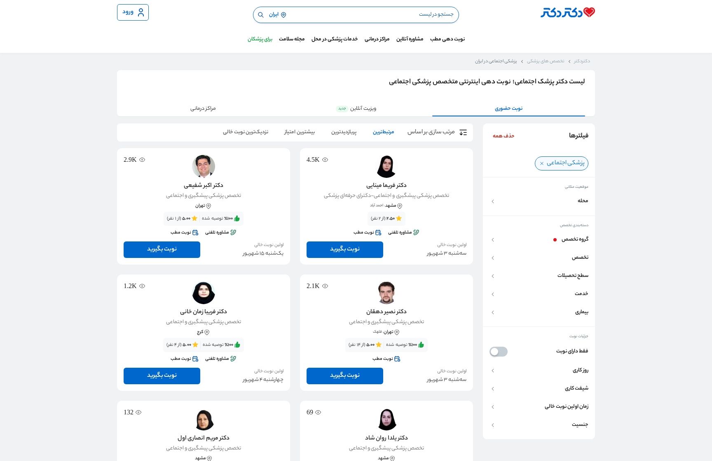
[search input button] (260, 14)
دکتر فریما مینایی (386, 186)
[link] (386, 226)
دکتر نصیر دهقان (386, 312)
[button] (539, 201)
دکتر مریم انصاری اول (203, 439)
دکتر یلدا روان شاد (386, 439)
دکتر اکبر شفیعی (203, 186)
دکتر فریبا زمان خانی (203, 312)
